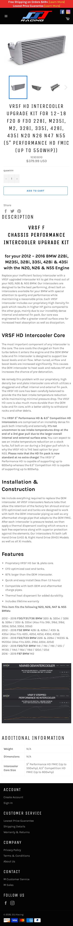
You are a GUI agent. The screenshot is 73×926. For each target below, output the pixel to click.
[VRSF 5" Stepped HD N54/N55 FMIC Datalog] (36, 693)
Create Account (13, 797)
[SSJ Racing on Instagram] (68, 12)
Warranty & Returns (17, 832)
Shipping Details (14, 826)
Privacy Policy (12, 850)
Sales (10, 885)
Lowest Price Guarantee (19, 820)
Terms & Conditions (17, 855)
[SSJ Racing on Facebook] (62, 12)
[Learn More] (57, 2)
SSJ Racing (17, 914)
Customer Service (18, 879)
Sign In (8, 803)
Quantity (8, 170)
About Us (9, 861)
